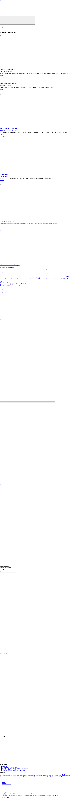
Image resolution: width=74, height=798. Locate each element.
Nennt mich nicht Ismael (23, 278)
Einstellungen (2, 788)
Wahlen (4, 279)
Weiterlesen (2, 75)
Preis (31, 278)
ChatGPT (16, 277)
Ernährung (35, 277)
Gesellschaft (4, 26)
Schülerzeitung (48, 278)
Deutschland (25, 277)
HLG (67, 277)
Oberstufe (28, 278)
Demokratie (21, 277)
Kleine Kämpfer (4, 174)
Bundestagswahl (8, 277)
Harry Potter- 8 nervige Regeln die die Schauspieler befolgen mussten (12, 285)
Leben (3, 25)
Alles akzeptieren (8, 788)
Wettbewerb (19, 279)
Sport (51, 278)
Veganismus (71, 278)
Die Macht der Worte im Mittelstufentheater (7, 282)
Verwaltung (67, 776)
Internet (71, 277)
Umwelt (66, 278)
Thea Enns (12, 267)
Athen (1, 277)
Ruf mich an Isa (35, 278)
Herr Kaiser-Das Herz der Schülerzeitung (7, 284)
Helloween (57, 277)
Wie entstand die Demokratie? (8, 128)
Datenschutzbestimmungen (6, 291)
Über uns (3, 29)
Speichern (2, 797)
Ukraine (62, 278)
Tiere (56, 278)
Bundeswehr (13, 277)
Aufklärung (3, 277)
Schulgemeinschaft (43, 278)
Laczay (10, 71)
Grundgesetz (49, 277)
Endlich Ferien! (2, 281)
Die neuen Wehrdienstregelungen (9, 69)
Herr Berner (60, 277)
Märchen (18, 278)
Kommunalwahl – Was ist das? (8, 83)
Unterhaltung (4, 28)
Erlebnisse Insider (30, 277)
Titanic (59, 278)
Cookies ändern (5, 292)
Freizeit (46, 277)
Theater (54, 278)
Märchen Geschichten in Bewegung (10, 265)
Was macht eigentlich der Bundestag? (10, 219)
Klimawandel (4, 278)
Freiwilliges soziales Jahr (40, 277)
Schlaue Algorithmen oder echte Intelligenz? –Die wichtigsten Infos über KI (13, 283)
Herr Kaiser (64, 277)
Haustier (53, 277)
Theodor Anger (8, 85)
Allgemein (4, 77)
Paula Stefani (11, 221)
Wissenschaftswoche (30, 279)
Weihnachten (14, 279)
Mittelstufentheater (13, 278)
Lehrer (10, 278)
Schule (3, 27)
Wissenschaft (23, 279)
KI (0, 278)
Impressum (4, 290)
